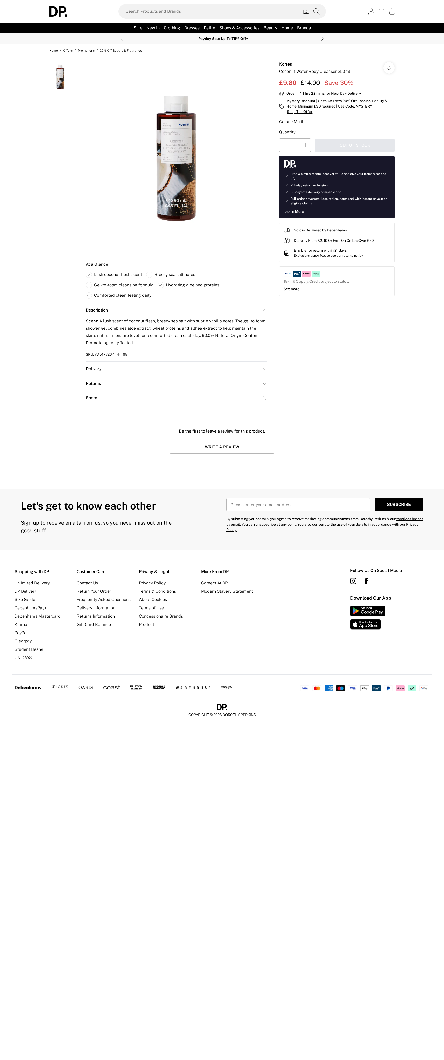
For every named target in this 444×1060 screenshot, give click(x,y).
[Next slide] (322, 38)
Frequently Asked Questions (104, 599)
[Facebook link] (366, 581)
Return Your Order (94, 591)
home (53, 50)
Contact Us (87, 583)
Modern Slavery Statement (227, 591)
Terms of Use (151, 607)
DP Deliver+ (26, 591)
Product (146, 624)
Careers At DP (214, 583)
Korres (285, 64)
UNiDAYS (23, 657)
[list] (176, 156)
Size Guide (25, 599)
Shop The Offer (299, 112)
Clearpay (23, 641)
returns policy (352, 255)
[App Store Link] (367, 618)
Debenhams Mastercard (38, 616)
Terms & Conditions (157, 591)
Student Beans (29, 649)
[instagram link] (353, 581)
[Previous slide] (121, 38)
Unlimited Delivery (32, 583)
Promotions (86, 50)
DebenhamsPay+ (31, 607)
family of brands (409, 519)
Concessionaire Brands (161, 616)
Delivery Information (96, 607)
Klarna (21, 624)
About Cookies (153, 599)
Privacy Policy (152, 583)
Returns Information (96, 616)
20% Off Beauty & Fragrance (121, 50)
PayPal (21, 632)
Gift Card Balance (94, 624)
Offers (68, 50)
